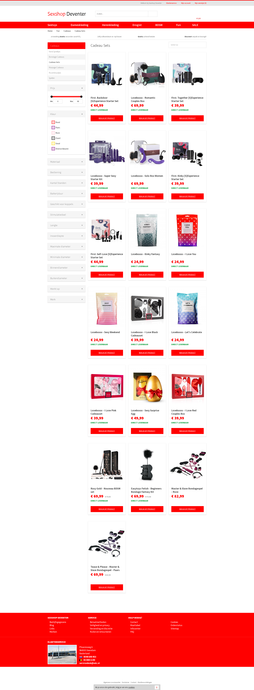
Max (71, 101)
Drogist (137, 25)
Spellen (52, 78)
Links (52, 628)
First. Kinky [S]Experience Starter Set (185, 177)
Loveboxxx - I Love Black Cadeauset (144, 334)
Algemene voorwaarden (112, 682)
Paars (58, 127)
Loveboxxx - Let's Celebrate (186, 332)
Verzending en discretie (101, 628)
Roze (58, 133)
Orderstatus (176, 625)
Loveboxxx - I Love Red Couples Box (183, 412)
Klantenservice (171, 3)
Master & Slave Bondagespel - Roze (187, 490)
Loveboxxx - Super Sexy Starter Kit (103, 177)
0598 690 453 (89, 656)
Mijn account (185, 3)
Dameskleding (79, 25)
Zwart (58, 138)
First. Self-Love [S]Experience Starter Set (107, 255)
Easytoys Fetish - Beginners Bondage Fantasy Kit (146, 490)
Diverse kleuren (62, 148)
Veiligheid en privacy (100, 625)
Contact (134, 622)
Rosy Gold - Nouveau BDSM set (105, 490)
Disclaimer (125, 682)
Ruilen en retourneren (100, 631)
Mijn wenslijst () (200, 3)
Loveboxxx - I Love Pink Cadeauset (103, 412)
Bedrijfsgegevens (58, 622)
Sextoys (52, 25)
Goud (58, 143)
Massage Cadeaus (56, 67)
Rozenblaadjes (55, 72)
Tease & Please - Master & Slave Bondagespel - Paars (105, 568)
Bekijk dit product (107, 118)
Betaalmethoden (98, 622)
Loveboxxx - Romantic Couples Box (143, 99)
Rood (58, 122)
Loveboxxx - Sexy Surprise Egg (145, 412)
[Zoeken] (153, 14)
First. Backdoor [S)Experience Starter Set (104, 99)
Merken (53, 631)
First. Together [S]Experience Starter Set (187, 99)
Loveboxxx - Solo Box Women (147, 175)
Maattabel (135, 625)
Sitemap (175, 628)
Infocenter (135, 628)
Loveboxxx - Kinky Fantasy (145, 254)
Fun (178, 25)
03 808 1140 (89, 659)
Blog (52, 625)
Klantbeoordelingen (145, 682)
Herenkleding (110, 25)
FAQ (132, 631)
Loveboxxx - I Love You (183, 254)
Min (51, 101)
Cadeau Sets (54, 62)
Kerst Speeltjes (54, 51)
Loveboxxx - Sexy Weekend (105, 332)
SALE (195, 25)
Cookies (174, 622)
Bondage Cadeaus (56, 57)
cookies (131, 687)
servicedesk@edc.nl (89, 663)
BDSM (158, 25)
